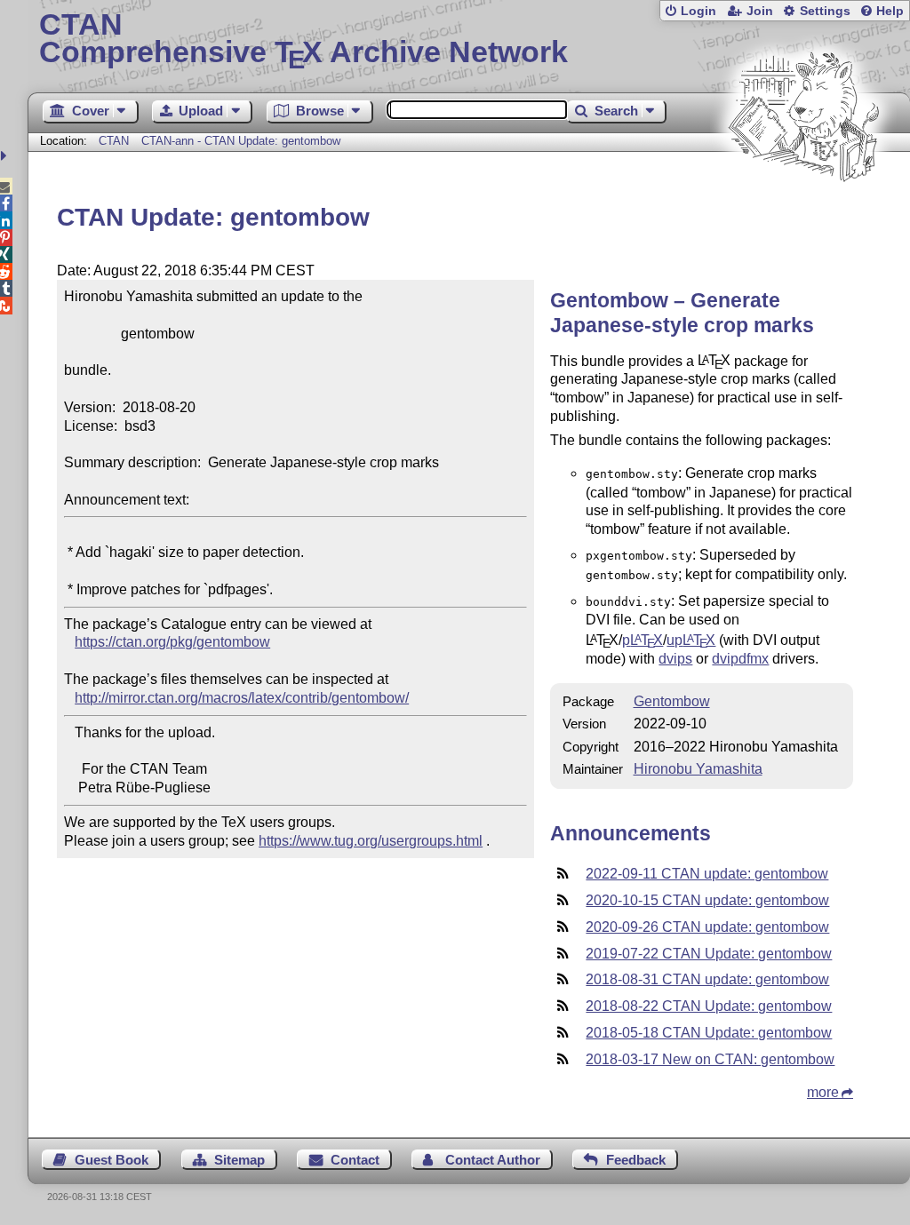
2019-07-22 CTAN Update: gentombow (709, 953)
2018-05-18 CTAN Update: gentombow (709, 1032)
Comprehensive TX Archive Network (303, 40)
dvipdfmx (740, 658)
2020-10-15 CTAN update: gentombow (707, 900)
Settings (825, 11)
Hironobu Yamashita (698, 768)
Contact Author (492, 1159)
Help (890, 11)
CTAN (114, 140)
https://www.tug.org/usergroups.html (371, 840)
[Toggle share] (6, 155)
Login (698, 11)
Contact (355, 1159)
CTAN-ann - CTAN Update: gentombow (240, 140)
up (691, 640)
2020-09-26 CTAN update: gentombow (707, 927)
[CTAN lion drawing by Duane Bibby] (803, 215)
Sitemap (239, 1159)
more (823, 1092)
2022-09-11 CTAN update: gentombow (707, 873)
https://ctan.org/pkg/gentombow (172, 641)
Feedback (636, 1159)
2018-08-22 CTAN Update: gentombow (709, 1006)
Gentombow (672, 701)
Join (759, 11)
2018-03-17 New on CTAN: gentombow (710, 1059)
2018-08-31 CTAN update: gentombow (707, 979)
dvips (675, 658)
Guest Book (111, 1159)
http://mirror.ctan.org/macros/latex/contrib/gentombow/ (242, 697)
